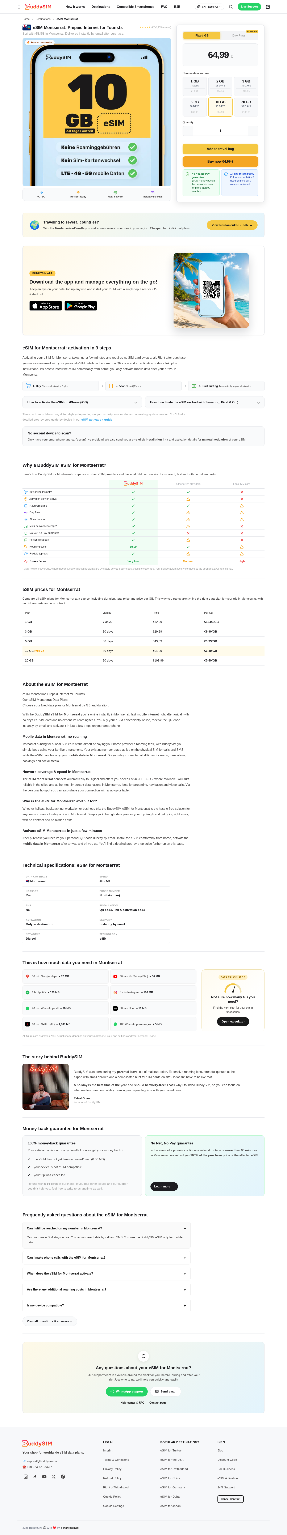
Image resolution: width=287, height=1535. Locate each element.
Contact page (157, 1402)
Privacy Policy (112, 1469)
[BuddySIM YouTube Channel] (44, 1476)
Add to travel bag (220, 149)
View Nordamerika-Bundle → (232, 225)
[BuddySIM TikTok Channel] (35, 1476)
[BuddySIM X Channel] (53, 1476)
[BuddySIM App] (19, 7)
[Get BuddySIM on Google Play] (81, 306)
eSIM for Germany (172, 1487)
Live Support (249, 6)
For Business (226, 1469)
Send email (168, 1391)
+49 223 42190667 (39, 1466)
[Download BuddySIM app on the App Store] (45, 306)
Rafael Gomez (83, 1098)
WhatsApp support (129, 1391)
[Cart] (268, 6)
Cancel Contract (230, 1499)
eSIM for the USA (171, 1459)
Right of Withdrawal (116, 1487)
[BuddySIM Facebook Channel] (62, 1476)
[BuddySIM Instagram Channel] (25, 1476)
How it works (75, 6)
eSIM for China (170, 1478)
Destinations (101, 6)
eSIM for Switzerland (174, 1469)
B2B (177, 6)
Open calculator (233, 1021)
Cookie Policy (112, 1496)
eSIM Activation (227, 1478)
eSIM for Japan (170, 1506)
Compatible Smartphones (135, 6)
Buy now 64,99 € (220, 161)
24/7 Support (226, 1487)
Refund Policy (112, 1478)
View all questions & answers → (50, 1321)
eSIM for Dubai (170, 1496)
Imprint (107, 1450)
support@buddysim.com (43, 1461)
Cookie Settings (113, 1506)
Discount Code (227, 1459)
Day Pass (244, 34)
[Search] (231, 6)
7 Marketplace (70, 1527)
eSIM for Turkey (171, 1450)
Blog (220, 1450)
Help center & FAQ (132, 1402)
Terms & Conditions (116, 1459)
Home (26, 19)
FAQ (164, 6)
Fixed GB (202, 35)
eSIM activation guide (96, 419)
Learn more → (164, 1186)
